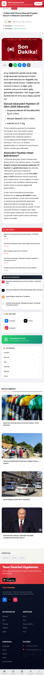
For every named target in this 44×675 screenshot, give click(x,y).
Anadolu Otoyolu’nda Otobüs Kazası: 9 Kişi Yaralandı (20, 268)
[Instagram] (15, 600)
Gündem (5, 616)
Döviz (24, 616)
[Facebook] (4, 600)
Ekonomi (6, 357)
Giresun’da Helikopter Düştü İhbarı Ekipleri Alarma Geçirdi (22, 243)
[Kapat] (42, 2)
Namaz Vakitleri (28, 624)
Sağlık (4, 632)
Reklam (4, 654)
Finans (14, 8)
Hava (24, 620)
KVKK (4, 658)
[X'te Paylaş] (10, 65)
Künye (4, 650)
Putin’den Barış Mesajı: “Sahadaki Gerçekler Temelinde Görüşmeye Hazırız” (21, 259)
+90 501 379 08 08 (32, 646)
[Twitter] (10, 600)
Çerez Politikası (7, 661)
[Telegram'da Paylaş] (19, 65)
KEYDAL (33, 654)
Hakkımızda (6, 646)
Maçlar (25, 628)
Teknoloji (6, 366)
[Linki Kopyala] (28, 65)
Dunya (6, 376)
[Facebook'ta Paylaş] (24, 65)
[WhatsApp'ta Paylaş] (15, 65)
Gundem (6, 352)
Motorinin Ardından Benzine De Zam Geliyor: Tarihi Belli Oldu (21, 235)
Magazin (6, 371)
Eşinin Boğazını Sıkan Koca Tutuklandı (15, 251)
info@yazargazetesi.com (33, 650)
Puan (24, 632)
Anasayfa (6, 8)
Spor (5, 362)
